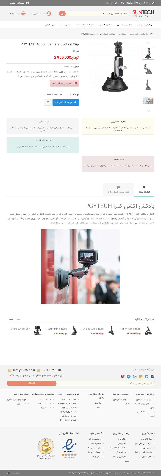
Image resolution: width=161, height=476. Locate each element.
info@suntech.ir (24, 370)
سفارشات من (146, 439)
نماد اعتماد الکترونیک (118, 448)
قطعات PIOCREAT (68, 416)
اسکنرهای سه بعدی (124, 25)
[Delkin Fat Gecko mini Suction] (74, 330)
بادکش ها (122, 34)
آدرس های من (146, 448)
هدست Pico (46, 408)
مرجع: (76, 66)
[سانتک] (143, 14)
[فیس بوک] (152, 376)
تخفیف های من (145, 456)
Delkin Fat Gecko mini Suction (56, 329)
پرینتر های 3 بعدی (144, 399)
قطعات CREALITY (68, 399)
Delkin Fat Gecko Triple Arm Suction (130, 329)
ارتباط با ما (122, 439)
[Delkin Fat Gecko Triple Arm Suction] (148, 330)
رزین (99, 407)
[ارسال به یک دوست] (74, 50)
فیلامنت (98, 403)
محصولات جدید (95, 443)
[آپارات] (123, 376)
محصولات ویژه (95, 439)
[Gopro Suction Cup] (37, 330)
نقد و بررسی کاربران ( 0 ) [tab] (118, 192)
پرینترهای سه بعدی (145, 25)
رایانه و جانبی (66, 25)
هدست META (45, 403)
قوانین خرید (122, 443)
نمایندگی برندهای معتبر (120, 459)
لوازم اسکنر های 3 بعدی (120, 401)
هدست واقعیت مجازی (85, 25)
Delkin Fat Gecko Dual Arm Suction (93, 329)
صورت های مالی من (143, 443)
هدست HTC (46, 399)
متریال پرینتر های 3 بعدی (144, 406)
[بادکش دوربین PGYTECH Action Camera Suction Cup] (148, 53)
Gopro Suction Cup (20, 329)
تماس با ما (97, 456)
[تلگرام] (128, 376)
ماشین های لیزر (105, 25)
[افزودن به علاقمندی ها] (48, 102)
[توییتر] (146, 376)
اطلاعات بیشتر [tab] (144, 192)
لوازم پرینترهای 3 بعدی (145, 414)
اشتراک (31, 383)
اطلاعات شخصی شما (143, 452)
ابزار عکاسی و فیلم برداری (139, 34)
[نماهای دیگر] (148, 111)
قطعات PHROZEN (68, 420)
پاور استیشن (50, 25)
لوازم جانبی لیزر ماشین (16, 399)
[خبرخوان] (140, 376)
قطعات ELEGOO (69, 408)
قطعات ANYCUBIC (68, 412)
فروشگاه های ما (95, 452)
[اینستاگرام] (134, 376)
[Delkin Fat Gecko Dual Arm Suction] (111, 330)
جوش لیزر (21, 403)
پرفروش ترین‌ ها (95, 448)
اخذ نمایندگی (121, 452)
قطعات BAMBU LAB (67, 403)
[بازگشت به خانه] (151, 34)
